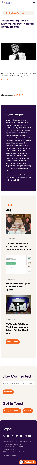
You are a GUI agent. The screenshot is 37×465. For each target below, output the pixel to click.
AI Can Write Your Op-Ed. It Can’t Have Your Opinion (18, 286)
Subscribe (8, 392)
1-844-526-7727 (7, 447)
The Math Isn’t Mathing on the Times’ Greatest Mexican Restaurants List (18, 246)
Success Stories (25, 177)
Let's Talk (27, 411)
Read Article (5, 80)
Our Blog (15, 177)
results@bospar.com (9, 449)
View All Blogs (12, 342)
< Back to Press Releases (14, 13)
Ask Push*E (29, 462)
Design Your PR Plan (11, 411)
